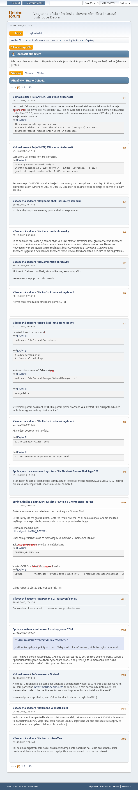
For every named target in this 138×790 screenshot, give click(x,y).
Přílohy (40, 73)
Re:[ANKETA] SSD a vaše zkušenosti (52, 97)
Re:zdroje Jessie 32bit (60, 629)
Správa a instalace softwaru (29, 629)
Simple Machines (31, 786)
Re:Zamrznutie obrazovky (53, 231)
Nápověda (93, 786)
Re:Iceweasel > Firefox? (45, 674)
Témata (29, 73)
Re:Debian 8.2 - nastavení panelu (57, 598)
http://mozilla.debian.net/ (48, 687)
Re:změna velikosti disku (53, 708)
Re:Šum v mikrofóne (50, 738)
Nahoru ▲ (126, 786)
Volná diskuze (21, 97)
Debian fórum (15, 14)
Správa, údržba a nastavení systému (34, 471)
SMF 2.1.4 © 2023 (15, 786)
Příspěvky (16, 73)
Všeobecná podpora (24, 201)
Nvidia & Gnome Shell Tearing (75, 501)
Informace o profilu (21, 47)
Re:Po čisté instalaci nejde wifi (56, 292)
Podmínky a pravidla (109, 786)
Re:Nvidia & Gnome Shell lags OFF (78, 471)
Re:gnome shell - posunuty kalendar (59, 201)
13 (30, 87)
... (27, 87)
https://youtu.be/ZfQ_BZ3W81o (30, 531)
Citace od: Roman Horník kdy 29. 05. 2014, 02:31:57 (42, 639)
